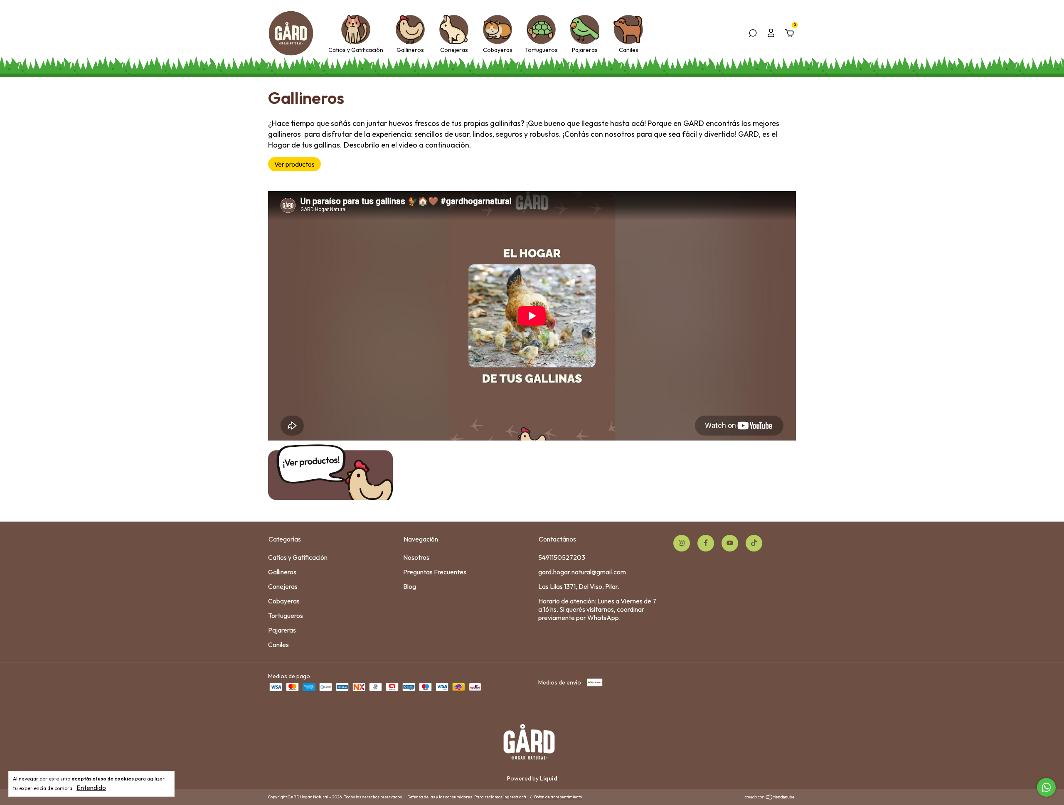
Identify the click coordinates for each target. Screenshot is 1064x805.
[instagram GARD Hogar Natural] (681, 543)
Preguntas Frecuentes (434, 572)
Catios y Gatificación (355, 50)
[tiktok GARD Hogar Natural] (754, 543)
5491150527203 (561, 557)
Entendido (91, 787)
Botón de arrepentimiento (558, 797)
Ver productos (294, 164)
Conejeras (454, 50)
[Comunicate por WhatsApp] (1046, 787)
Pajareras (585, 50)
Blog (409, 586)
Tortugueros (541, 50)
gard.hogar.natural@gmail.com (582, 572)
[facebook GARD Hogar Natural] (705, 543)
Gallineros (410, 50)
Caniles (628, 50)
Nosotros (416, 557)
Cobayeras (497, 50)
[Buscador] (753, 33)
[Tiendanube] (770, 798)
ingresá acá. (515, 797)
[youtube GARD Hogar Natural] (730, 543)
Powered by (532, 778)
